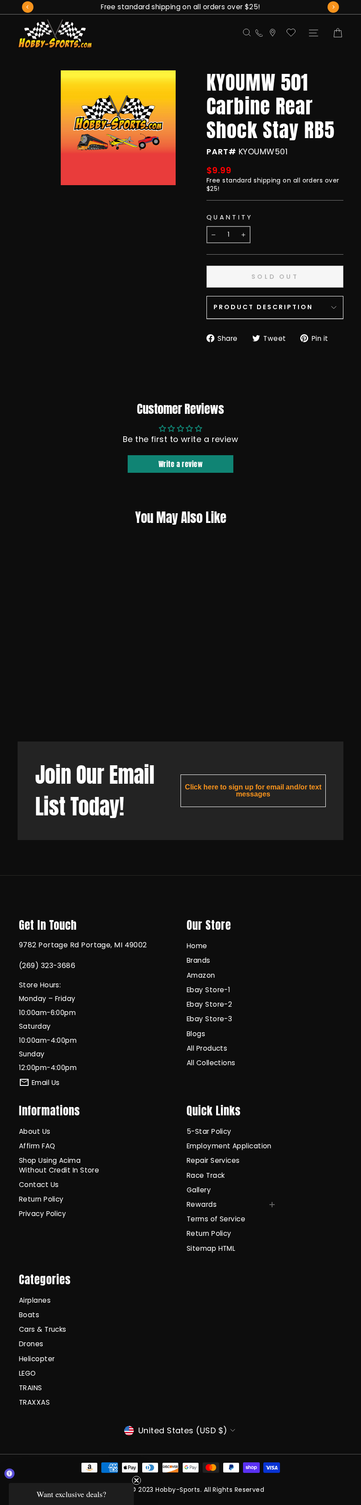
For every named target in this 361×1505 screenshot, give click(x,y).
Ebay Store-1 (208, 989)
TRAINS (30, 1387)
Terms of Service (216, 1219)
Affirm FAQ (37, 1146)
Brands (198, 960)
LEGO (27, 1373)
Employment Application (229, 1146)
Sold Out (44, 699)
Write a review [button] (180, 464)
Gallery (199, 1190)
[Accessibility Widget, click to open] (9, 1473)
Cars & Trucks (42, 1329)
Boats (29, 1314)
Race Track (206, 1175)
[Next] (333, 7)
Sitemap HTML (211, 1248)
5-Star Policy (209, 1131)
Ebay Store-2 (209, 1004)
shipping (267, 180)
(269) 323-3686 (47, 966)
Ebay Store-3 (209, 1018)
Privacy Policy (42, 1213)
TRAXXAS (34, 1402)
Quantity (229, 217)
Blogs (196, 1033)
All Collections (211, 1062)
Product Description (263, 307)
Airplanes (35, 1300)
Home (197, 945)
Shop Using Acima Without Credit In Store (59, 1165)
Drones (31, 1343)
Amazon (201, 975)
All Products (207, 1048)
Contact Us (39, 1184)
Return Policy (41, 1199)
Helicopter (37, 1358)
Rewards (202, 1204)
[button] (71, 1494)
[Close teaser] (136, 1480)
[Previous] (27, 7)
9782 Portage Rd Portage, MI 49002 (83, 945)
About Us (35, 1131)
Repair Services (213, 1160)
